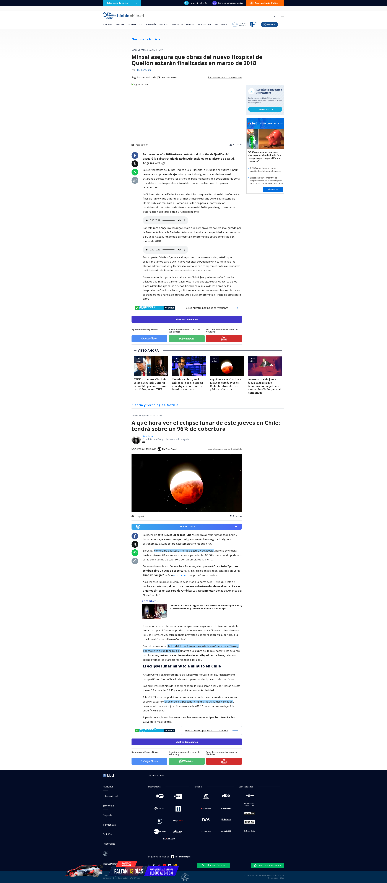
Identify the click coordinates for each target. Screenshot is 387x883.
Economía (151, 24)
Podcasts (107, 24)
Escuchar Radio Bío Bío (266, 3)
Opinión (190, 24)
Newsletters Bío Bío (199, 3)
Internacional (135, 24)
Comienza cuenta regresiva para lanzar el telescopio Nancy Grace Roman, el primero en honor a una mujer (206, 607)
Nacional (120, 24)
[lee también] (155, 611)
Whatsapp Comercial (216, 865)
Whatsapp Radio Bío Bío (269, 865)
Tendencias (177, 24)
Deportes (163, 24)
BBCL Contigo (221, 24)
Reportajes (109, 843)
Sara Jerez (147, 436)
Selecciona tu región (118, 3)
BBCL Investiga (204, 24)
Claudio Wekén (144, 70)
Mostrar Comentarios (187, 319)
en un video (180, 575)
